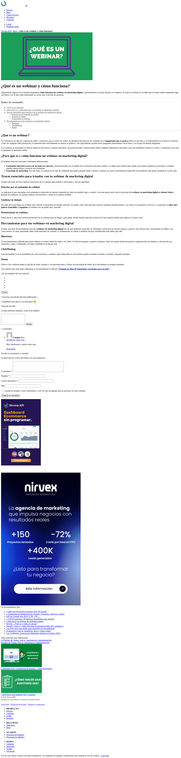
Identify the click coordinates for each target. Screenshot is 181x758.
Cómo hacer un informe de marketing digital (24, 621)
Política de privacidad (18, 704)
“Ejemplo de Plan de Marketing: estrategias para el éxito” (84, 269)
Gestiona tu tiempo (19, 117)
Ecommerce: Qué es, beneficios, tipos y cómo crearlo (28, 631)
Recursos (10, 17)
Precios (9, 10)
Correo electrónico (9, 381)
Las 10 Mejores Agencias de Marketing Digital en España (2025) (33, 633)
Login (8, 24)
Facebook (10, 751)
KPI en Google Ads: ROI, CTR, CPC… (23, 616)
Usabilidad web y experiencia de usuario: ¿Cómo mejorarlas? (26, 668)
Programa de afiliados (15, 737)
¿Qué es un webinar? (15, 107)
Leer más (105, 756)
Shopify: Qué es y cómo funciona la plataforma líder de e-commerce (34, 626)
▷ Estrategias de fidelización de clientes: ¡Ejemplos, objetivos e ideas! (35, 614)
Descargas (10, 725)
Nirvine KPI (6, 31)
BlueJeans (15, 123)
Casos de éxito (12, 15)
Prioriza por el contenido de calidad (25, 114)
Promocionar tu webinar (21, 119)
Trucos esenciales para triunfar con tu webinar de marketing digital (34, 112)
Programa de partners (15, 735)
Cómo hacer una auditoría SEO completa (18, 694)
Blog (8, 12)
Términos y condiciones (36, 704)
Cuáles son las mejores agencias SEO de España (26, 611)
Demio (14, 127)
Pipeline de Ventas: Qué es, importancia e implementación (25, 642)
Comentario (6, 371)
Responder (10, 349)
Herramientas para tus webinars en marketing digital (28, 121)
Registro (9, 718)
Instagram (10, 746)
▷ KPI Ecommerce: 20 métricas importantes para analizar (30, 619)
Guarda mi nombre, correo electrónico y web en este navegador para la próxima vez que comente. (45, 391)
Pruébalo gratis (12, 26)
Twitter (9, 749)
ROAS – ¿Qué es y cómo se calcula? (21, 624)
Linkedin (10, 744)
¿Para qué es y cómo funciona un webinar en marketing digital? (32, 110)
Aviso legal (5, 704)
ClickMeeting (17, 125)
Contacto (10, 20)
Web (3, 386)
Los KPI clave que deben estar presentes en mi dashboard (30, 628)
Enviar (4, 292)
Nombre (5, 376)
